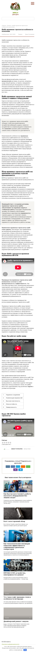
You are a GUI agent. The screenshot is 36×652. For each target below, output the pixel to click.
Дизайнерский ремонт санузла (16, 621)
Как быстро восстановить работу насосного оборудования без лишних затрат (17, 496)
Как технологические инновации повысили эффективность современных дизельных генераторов (17, 546)
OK (25, 650)
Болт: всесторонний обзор (14, 521)
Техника (20, 34)
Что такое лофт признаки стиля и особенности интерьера (17, 598)
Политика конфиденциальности (10, 644)
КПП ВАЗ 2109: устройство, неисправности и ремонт (15, 574)
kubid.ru (15, 12)
